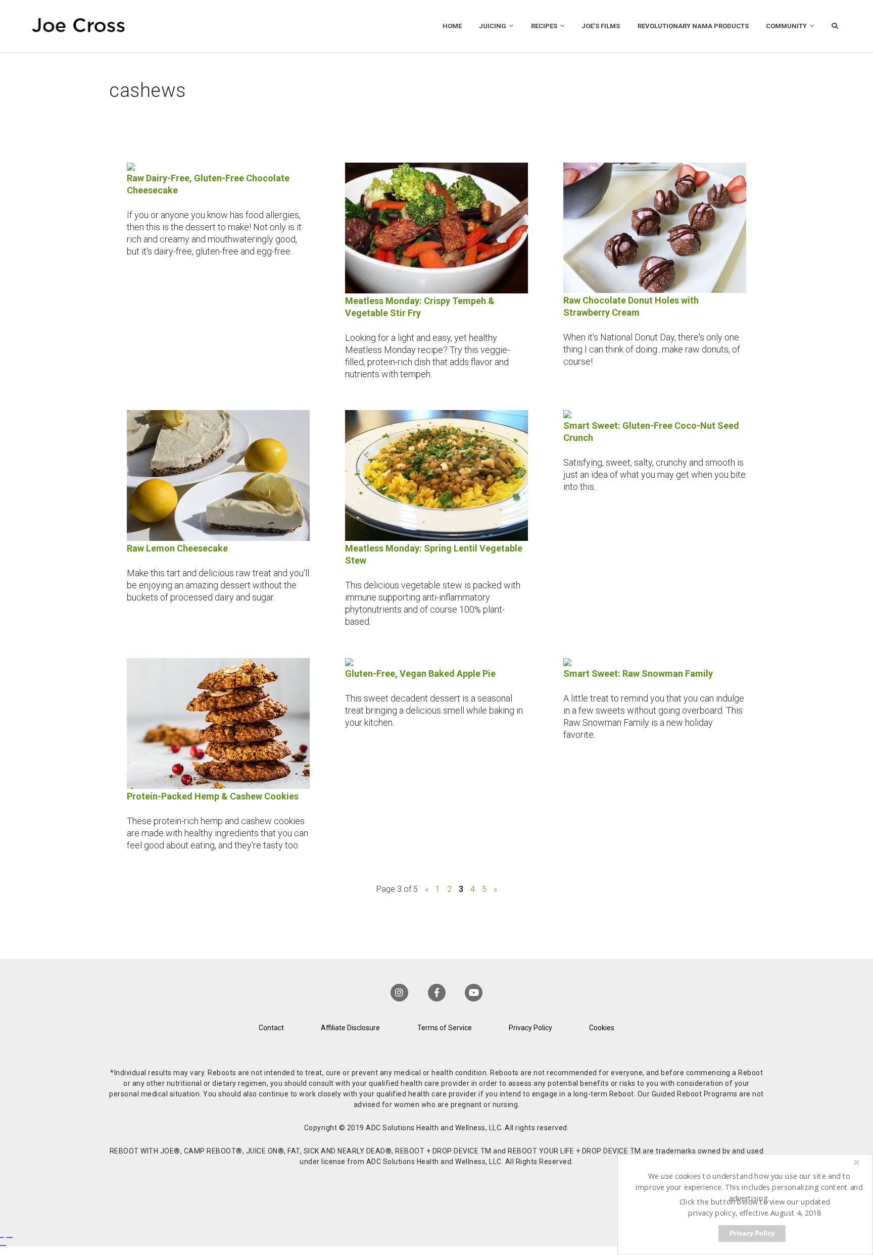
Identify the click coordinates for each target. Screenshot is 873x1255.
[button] (749, 1186)
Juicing (492, 26)
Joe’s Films (600, 26)
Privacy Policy (530, 1028)
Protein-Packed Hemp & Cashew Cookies (213, 796)
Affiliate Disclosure (350, 1028)
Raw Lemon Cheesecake (177, 548)
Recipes (544, 26)
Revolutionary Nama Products (693, 26)
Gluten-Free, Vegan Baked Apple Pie (420, 673)
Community (786, 26)
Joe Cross (78, 26)
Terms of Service (444, 1028)
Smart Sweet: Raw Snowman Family (638, 673)
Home (452, 26)
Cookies (601, 1028)
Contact (271, 1028)
